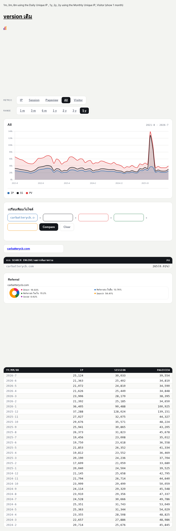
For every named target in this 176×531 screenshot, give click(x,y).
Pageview (52, 100)
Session (34, 100)
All (66, 100)
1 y (55, 110)
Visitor (78, 100)
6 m (44, 110)
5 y (84, 110)
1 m (22, 110)
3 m (33, 110)
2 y (65, 110)
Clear (67, 227)
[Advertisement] (88, 62)
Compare (49, 227)
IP (21, 100)
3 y (74, 110)
